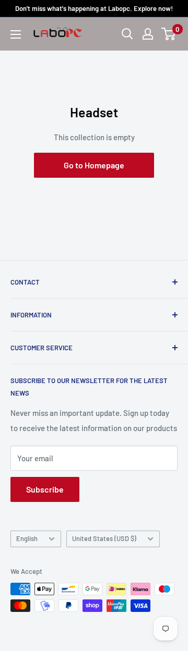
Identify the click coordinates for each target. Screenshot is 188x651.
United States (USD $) (104, 538)
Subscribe (45, 489)
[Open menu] (15, 34)
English (27, 538)
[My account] (148, 34)
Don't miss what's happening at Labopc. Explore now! (94, 8)
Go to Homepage (94, 165)
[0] (168, 34)
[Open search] (127, 34)
